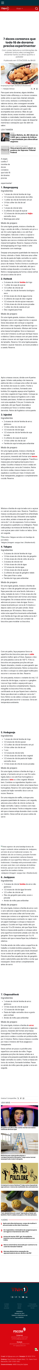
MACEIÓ (6, 1306)
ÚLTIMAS (6, 1304)
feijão (30, 213)
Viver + (19, 8)
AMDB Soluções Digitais (20, 1364)
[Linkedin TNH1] (26, 1297)
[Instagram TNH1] (12, 1297)
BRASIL (19, 1308)
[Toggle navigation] (3, 3)
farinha (22, 282)
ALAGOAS (6, 1308)
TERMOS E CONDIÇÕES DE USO (19, 1315)
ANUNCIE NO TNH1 (19, 1313)
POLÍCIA (19, 1304)
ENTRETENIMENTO (32, 1306)
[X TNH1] (19, 1297)
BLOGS (19, 1306)
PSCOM (32, 1308)
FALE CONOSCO (19, 1317)
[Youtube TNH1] (23, 1297)
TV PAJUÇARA (32, 1304)
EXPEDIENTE (19, 1311)
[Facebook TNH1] (16, 1297)
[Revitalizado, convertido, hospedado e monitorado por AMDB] (36, 1349)
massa (34, 456)
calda (31, 654)
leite (12, 780)
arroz (31, 1025)
